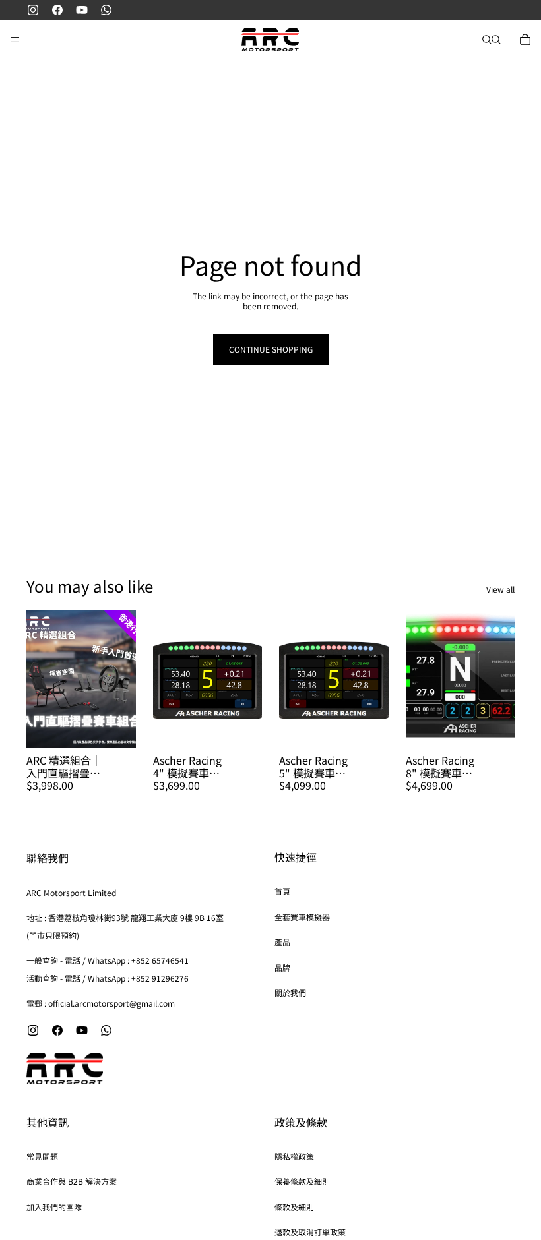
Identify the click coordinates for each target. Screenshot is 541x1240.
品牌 (282, 967)
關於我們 (290, 992)
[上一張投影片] (167, 679)
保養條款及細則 (302, 1181)
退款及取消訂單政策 (310, 1231)
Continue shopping (271, 349)
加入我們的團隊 (54, 1206)
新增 (126, 726)
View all (500, 589)
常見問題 (42, 1156)
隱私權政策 (294, 1156)
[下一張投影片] (247, 679)
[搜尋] (486, 39)
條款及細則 (294, 1206)
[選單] (15, 39)
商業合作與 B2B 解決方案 (71, 1181)
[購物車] (525, 39)
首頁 (282, 891)
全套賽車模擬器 (302, 916)
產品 (282, 941)
